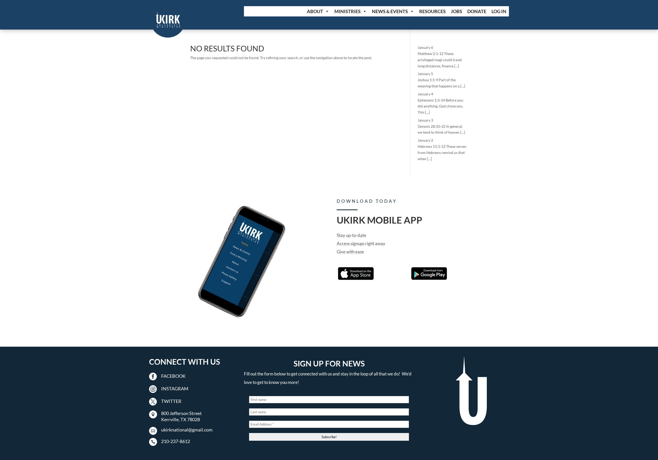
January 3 (425, 120)
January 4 (425, 94)
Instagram (174, 388)
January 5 (425, 73)
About (315, 11)
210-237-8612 (175, 441)
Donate (476, 11)
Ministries (347, 11)
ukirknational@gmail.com (187, 430)
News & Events (390, 11)
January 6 (425, 47)
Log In (498, 11)
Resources (432, 11)
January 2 (425, 140)
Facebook (173, 376)
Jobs (456, 11)
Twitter (171, 401)
